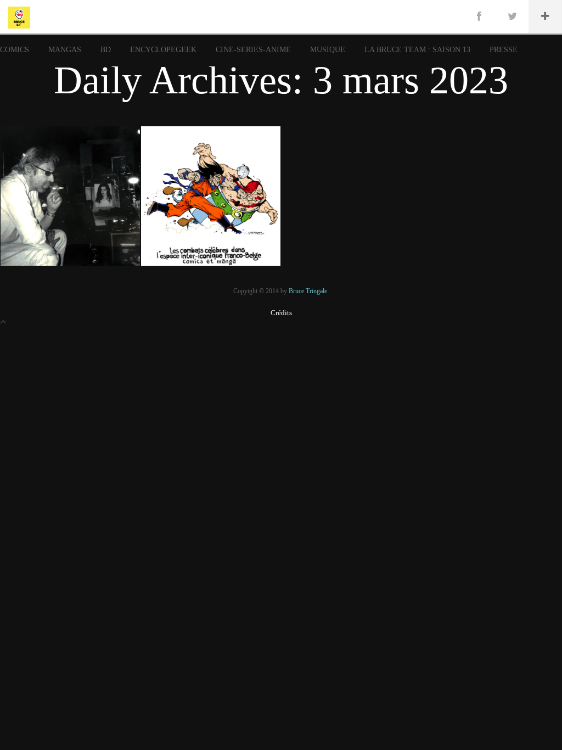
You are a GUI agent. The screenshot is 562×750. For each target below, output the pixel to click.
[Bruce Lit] (19, 16)
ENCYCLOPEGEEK (163, 50)
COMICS (14, 50)
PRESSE (504, 50)
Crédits (281, 313)
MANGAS (64, 50)
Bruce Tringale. (309, 291)
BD (105, 50)
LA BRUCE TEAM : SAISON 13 (417, 50)
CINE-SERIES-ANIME (253, 50)
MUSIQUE (327, 50)
